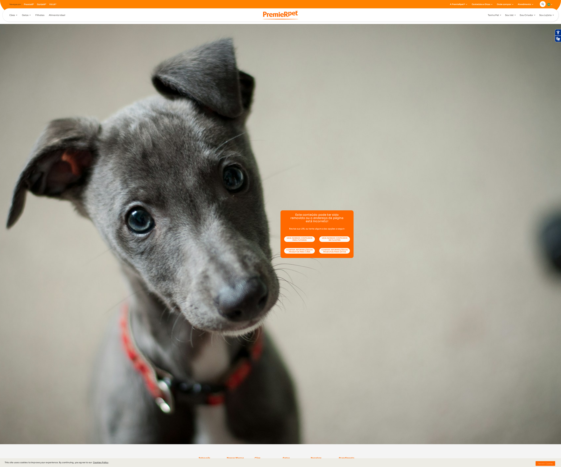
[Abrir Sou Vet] (515, 15)
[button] (543, 4)
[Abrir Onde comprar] (512, 4)
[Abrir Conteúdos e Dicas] (491, 4)
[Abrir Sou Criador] (535, 15)
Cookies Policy (100, 462)
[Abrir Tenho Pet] (500, 15)
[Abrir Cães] (17, 15)
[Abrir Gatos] (30, 15)
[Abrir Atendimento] (532, 4)
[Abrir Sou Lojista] (553, 15)
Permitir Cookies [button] (545, 463)
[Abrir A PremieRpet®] (466, 4)
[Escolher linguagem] (549, 4)
